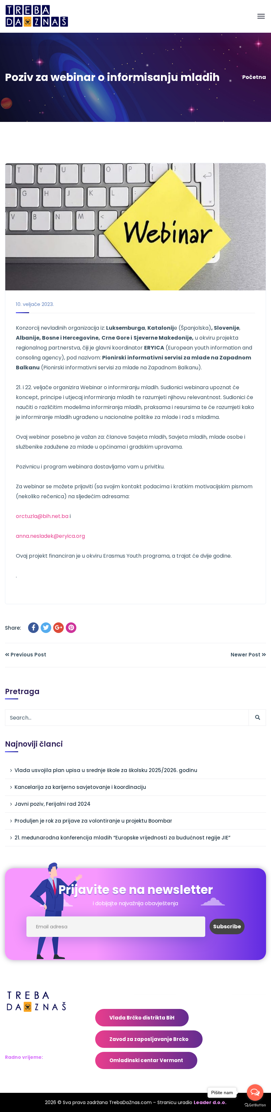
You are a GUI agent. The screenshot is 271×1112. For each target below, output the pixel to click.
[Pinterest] (71, 627)
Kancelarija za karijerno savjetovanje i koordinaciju (80, 787)
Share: (13, 627)
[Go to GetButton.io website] (255, 1105)
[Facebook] (33, 627)
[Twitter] (46, 627)
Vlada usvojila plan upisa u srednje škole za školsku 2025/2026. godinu (106, 770)
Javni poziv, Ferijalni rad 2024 (53, 803)
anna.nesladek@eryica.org (50, 536)
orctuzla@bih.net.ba (42, 516)
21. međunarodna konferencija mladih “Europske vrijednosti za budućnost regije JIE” (122, 837)
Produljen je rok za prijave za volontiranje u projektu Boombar (93, 820)
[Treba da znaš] (43, 16)
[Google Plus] (58, 627)
